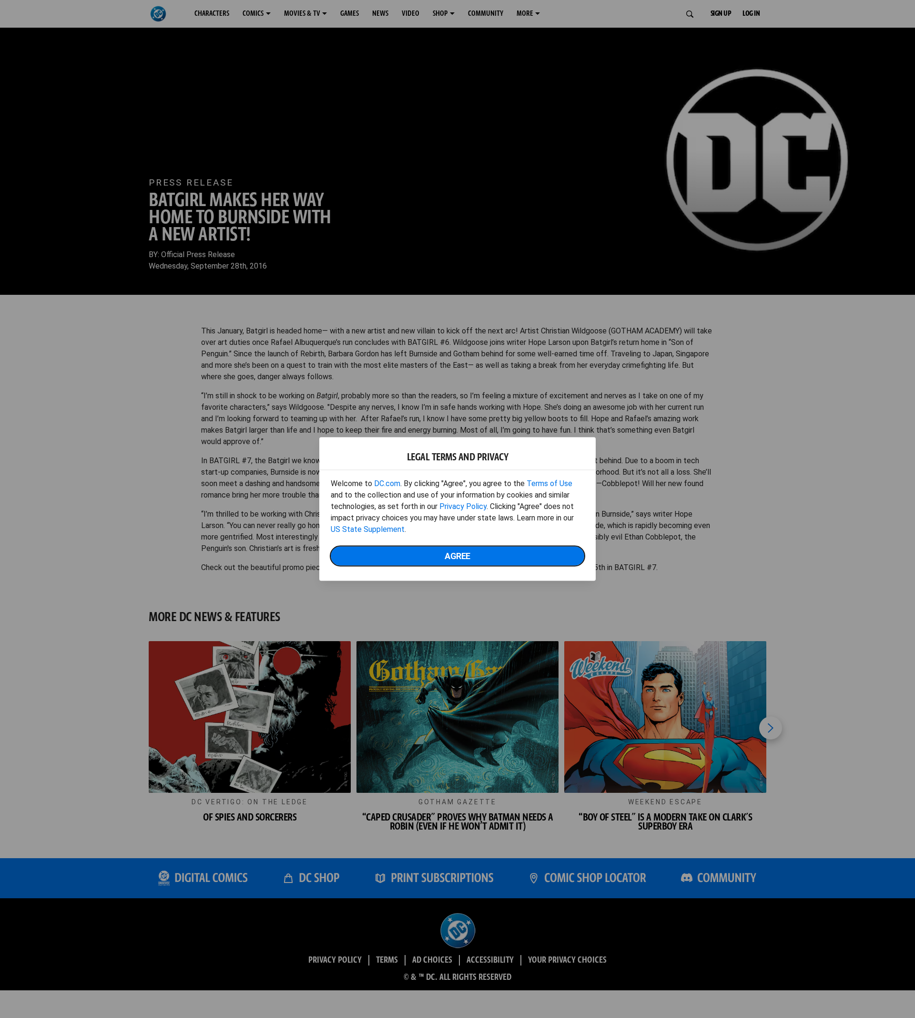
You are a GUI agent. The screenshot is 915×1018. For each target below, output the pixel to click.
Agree (457, 556)
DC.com (387, 483)
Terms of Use (549, 483)
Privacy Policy (463, 506)
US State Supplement (368, 529)
